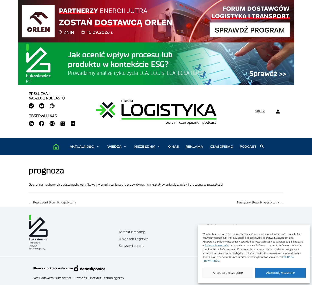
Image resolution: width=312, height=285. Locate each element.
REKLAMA (194, 146)
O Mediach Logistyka (133, 239)
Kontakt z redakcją (132, 232)
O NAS (173, 146)
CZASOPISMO (221, 146)
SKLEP (260, 111)
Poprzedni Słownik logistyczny (52, 202)
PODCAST (248, 146)
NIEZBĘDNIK (144, 146)
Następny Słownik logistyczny (260, 202)
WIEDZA (114, 146)
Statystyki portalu (131, 245)
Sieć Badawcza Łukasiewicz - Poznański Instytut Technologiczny (78, 278)
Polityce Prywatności (217, 245)
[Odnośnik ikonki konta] (277, 111)
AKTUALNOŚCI (82, 146)
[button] (97, 146)
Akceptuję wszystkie (280, 272)
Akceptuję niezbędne (228, 272)
